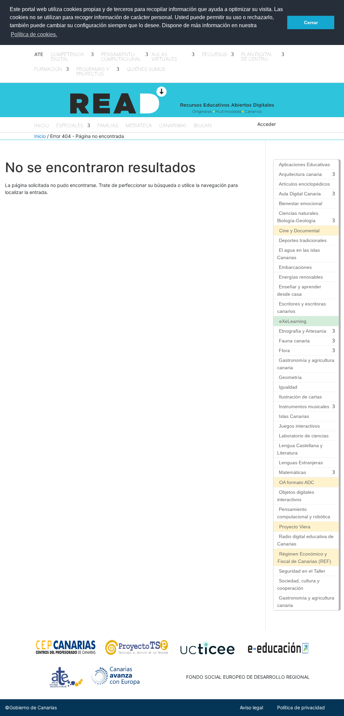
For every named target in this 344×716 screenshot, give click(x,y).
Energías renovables (301, 277)
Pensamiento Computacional (121, 57)
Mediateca (139, 125)
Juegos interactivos (299, 426)
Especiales (69, 125)
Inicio (41, 125)
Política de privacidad (301, 707)
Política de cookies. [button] (34, 34)
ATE (38, 54)
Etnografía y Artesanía (302, 331)
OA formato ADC (296, 482)
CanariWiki (172, 125)
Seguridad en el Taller (302, 571)
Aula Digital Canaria (300, 193)
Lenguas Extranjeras (301, 462)
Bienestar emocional (300, 203)
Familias (107, 125)
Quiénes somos (146, 69)
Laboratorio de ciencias (304, 435)
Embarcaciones (295, 267)
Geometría (290, 377)
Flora (284, 350)
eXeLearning (292, 321)
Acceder (266, 124)
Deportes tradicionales (303, 240)
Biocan (203, 125)
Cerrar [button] (311, 22)
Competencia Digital (67, 57)
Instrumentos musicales (304, 406)
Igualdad (288, 387)
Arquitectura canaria (300, 174)
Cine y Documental (299, 230)
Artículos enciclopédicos (304, 184)
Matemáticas (292, 472)
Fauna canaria (294, 340)
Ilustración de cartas (300, 396)
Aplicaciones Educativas (304, 164)
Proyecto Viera (294, 526)
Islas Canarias (294, 416)
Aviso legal (251, 707)
